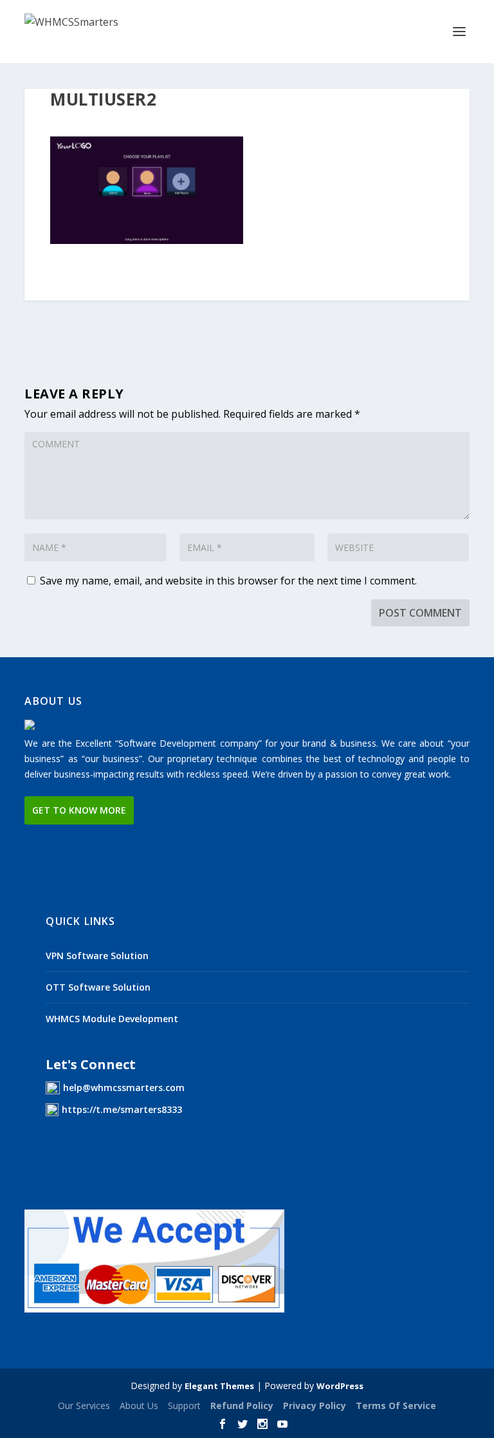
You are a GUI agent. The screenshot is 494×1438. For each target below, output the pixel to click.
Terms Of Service (396, 1405)
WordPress (339, 1386)
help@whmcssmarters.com (124, 1087)
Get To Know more (79, 810)
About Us (139, 1405)
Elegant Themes (219, 1386)
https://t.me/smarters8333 (122, 1109)
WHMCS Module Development (112, 1019)
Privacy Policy (314, 1405)
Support (184, 1405)
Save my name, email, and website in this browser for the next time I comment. (228, 581)
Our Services (84, 1405)
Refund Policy (241, 1405)
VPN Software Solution (97, 955)
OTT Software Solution (98, 987)
